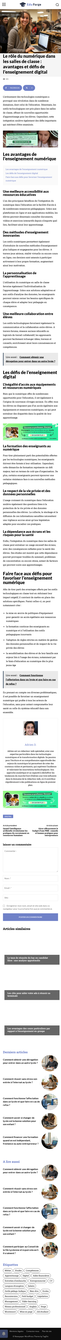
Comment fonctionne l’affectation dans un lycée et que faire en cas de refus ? (21, 1101)
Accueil (5, 14)
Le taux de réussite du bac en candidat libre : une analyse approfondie (27, 959)
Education (15, 14)
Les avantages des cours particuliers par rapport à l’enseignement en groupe (28, 1030)
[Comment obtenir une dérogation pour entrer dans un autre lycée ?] (49, 1063)
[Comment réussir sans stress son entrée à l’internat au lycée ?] (49, 1082)
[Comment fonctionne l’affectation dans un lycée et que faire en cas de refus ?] (49, 1102)
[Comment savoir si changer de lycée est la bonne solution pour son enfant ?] (49, 1121)
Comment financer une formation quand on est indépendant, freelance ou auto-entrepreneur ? (20, 1140)
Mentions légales (16, 1331)
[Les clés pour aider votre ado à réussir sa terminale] (30, 984)
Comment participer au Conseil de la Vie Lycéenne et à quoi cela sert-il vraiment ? (21, 1249)
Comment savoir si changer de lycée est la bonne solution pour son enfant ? (19, 1121)
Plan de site (47, 1331)
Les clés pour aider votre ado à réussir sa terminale (28, 994)
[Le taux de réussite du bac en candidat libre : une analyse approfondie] (30, 948)
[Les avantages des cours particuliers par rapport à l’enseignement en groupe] (30, 1019)
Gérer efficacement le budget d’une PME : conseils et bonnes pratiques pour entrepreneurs (45, 832)
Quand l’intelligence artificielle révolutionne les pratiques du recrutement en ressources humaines (16, 832)
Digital (8, 816)
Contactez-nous (32, 1331)
